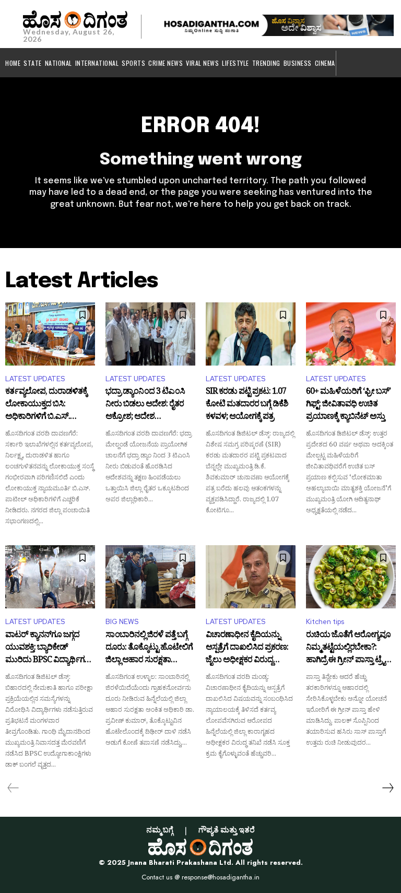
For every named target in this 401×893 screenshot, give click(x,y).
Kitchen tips (325, 621)
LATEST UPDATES (35, 378)
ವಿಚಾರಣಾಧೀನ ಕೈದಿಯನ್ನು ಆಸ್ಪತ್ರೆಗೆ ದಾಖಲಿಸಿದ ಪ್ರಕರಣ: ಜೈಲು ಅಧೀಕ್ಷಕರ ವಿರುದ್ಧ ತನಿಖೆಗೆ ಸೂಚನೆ (247, 648)
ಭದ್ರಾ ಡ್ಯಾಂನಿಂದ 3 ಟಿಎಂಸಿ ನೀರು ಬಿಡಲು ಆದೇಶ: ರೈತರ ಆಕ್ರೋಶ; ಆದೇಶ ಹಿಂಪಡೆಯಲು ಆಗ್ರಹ (145, 404)
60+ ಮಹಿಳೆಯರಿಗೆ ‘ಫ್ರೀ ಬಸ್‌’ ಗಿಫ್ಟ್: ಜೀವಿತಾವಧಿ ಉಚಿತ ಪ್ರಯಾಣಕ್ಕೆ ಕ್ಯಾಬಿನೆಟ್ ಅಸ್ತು (348, 404)
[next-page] (387, 788)
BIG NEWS (121, 621)
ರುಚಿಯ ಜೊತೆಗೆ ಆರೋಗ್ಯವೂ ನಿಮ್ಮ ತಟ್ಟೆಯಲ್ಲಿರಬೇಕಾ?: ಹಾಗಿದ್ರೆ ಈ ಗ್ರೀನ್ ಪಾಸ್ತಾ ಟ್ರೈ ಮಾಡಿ (348, 648)
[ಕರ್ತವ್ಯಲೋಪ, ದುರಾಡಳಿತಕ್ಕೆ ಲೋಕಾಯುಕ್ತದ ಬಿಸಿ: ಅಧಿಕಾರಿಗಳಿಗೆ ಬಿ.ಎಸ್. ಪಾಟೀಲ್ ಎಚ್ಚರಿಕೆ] (50, 333)
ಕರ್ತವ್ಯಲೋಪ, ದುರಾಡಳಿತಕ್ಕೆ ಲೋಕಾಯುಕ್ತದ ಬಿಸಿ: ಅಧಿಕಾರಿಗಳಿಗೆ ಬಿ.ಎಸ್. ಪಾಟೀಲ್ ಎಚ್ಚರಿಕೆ (46, 404)
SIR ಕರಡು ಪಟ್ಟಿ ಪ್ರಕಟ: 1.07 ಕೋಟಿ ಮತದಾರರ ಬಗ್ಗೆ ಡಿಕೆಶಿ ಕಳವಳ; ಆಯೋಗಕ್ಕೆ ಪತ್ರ (247, 404)
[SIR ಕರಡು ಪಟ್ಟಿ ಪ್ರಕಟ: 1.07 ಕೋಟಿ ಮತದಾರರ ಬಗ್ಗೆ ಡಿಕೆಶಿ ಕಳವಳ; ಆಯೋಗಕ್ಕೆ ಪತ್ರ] (251, 333)
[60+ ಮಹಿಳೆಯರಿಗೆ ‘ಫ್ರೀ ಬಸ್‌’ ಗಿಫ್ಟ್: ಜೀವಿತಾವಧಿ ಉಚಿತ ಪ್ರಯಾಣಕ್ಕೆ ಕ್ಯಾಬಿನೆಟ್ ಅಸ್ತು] (351, 333)
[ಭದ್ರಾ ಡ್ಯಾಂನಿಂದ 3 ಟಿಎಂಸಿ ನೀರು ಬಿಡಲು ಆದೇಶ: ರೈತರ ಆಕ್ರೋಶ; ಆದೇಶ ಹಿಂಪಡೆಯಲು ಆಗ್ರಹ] (150, 333)
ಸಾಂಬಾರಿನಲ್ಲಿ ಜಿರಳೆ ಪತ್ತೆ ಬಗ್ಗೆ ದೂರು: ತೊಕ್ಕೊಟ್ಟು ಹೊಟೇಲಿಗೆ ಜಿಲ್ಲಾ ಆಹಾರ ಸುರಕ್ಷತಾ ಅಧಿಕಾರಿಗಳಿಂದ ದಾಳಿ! (149, 648)
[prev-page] (13, 788)
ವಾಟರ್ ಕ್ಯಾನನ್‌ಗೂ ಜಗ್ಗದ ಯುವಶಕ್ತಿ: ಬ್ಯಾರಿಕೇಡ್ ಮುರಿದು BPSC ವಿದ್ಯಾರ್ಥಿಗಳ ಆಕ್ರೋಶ (47, 648)
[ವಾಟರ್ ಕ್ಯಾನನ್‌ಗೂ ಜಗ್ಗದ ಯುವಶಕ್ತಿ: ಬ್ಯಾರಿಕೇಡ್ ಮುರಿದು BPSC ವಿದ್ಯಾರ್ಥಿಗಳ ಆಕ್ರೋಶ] (50, 576)
